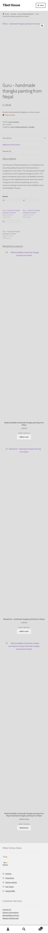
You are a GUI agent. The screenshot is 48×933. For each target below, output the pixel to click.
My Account (8, 929)
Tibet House (11, 5)
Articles (8, 874)
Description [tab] (7, 138)
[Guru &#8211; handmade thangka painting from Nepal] (12, 204)
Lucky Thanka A (13, 122)
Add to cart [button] (24, 437)
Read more (24, 828)
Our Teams (9, 887)
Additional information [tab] (11, 145)
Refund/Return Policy (11, 915)
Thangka (13, 14)
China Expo (9, 878)
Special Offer (10, 891)
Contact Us (7, 909)
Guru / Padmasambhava (26, 14)
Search (24, 929)
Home (7, 14)
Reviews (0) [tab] (7, 151)
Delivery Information (11, 912)
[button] (42, 25)
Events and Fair (11, 882)
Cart (37, 927)
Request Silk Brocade (11, 918)
